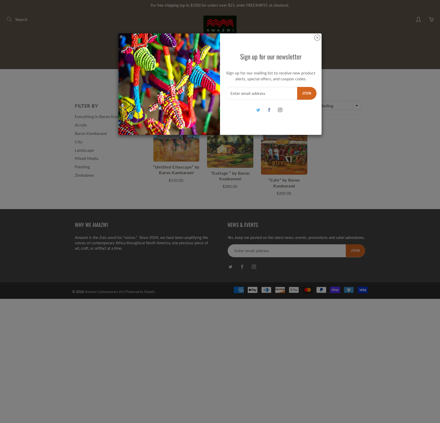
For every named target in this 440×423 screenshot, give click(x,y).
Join (306, 93)
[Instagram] (280, 110)
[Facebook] (269, 110)
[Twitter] (258, 110)
